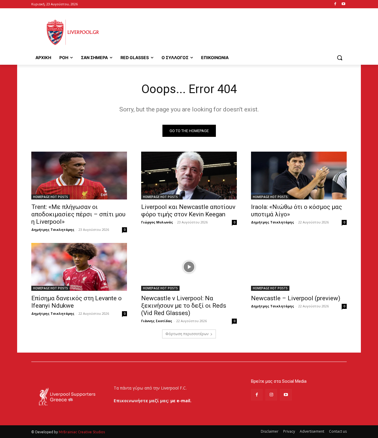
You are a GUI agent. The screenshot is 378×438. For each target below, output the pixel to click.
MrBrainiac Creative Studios (82, 432)
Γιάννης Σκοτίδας (156, 321)
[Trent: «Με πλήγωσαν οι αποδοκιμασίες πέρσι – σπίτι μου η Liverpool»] (79, 175)
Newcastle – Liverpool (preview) (295, 298)
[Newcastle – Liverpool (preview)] (299, 267)
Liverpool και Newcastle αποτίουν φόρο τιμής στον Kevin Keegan (188, 210)
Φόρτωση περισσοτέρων (186, 333)
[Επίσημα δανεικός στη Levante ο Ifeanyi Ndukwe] (79, 267)
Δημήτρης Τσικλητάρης (52, 229)
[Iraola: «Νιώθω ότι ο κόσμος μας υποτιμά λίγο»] (299, 175)
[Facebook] (335, 4)
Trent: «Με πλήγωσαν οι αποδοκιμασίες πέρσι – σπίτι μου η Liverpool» (78, 214)
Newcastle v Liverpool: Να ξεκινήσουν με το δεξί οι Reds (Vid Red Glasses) (183, 306)
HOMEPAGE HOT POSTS (50, 197)
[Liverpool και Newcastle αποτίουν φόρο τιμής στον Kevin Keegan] (189, 175)
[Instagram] (271, 394)
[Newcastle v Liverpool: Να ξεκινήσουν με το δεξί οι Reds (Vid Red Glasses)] (189, 267)
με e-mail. (180, 400)
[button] (340, 58)
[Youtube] (343, 4)
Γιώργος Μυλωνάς (157, 222)
